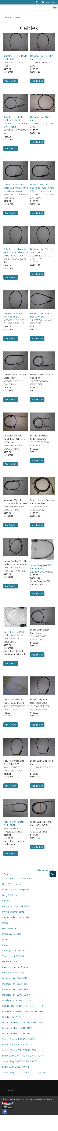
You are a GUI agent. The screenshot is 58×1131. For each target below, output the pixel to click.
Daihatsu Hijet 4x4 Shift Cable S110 (15, 57)
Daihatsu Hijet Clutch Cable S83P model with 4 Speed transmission (15, 188)
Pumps (5, 944)
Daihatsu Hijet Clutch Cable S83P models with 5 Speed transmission (42, 188)
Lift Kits (6, 939)
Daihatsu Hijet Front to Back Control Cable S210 (15, 250)
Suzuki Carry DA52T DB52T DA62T (19, 1061)
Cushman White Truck (13, 972)
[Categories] (54, 7)
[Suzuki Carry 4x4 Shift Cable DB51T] (42, 548)
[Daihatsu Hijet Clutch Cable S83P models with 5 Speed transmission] (42, 170)
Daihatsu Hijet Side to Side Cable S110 (41, 250)
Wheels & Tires (9, 961)
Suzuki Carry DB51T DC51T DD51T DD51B (23, 1072)
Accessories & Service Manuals (17, 878)
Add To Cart (10, 80)
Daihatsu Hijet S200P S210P (16, 994)
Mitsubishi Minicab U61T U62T (17, 1033)
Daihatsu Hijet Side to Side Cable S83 (41, 315)
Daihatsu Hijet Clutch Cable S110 (40, 118)
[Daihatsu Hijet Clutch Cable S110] (42, 102)
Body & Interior (10, 895)
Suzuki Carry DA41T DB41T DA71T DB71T (23, 1055)
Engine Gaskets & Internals (15, 917)
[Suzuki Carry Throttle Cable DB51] (15, 807)
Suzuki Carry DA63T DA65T (15, 1066)
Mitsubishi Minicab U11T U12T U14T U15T (23, 1022)
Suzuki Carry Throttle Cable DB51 (13, 823)
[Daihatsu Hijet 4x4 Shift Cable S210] (42, 41)
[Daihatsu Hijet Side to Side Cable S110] (42, 234)
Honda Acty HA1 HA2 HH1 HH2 (17, 1000)
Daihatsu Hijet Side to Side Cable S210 (14, 315)
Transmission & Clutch (13, 955)
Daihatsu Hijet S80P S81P (14, 978)
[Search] (53, 874)
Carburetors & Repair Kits (15, 906)
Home (8, 17)
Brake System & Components (17, 889)
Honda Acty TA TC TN (13, 1016)
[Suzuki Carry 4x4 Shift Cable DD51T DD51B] (15, 616)
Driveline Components (13, 911)
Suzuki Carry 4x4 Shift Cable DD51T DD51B (14, 633)
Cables (17, 17)
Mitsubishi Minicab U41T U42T (17, 1027)
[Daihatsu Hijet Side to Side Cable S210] (15, 299)
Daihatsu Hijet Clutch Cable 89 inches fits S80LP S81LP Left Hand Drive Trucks (15, 121)
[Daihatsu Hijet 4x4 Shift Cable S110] (15, 41)
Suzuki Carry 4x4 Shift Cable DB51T (40, 567)
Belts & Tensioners (11, 883)
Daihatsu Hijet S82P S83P (14, 983)
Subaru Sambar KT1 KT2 (14, 1044)
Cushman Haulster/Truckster (16, 967)
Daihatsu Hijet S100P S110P (16, 989)
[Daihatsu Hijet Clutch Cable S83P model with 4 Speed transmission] (15, 170)
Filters (5, 922)
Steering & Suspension (13, 950)
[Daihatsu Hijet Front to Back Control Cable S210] (15, 234)
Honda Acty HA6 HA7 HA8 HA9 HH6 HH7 (22, 1011)
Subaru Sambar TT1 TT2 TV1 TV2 (19, 1050)
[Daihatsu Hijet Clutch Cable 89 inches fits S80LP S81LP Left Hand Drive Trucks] (15, 102)
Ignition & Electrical (11, 933)
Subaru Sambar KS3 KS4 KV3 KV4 (18, 1038)
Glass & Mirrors (10, 928)
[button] (37, 2)
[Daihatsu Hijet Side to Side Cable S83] (42, 299)
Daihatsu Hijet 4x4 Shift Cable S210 (42, 57)
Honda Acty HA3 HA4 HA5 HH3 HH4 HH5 (22, 1005)
